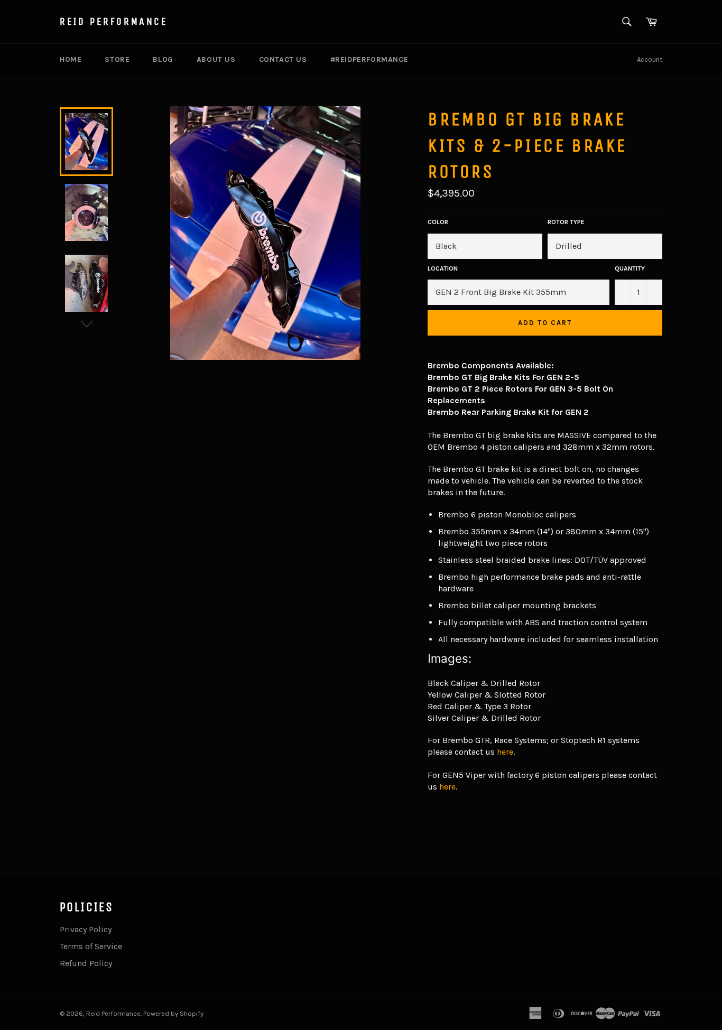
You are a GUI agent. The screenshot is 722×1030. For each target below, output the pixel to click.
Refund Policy (86, 963)
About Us (216, 59)
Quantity (630, 268)
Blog (163, 59)
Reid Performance (114, 21)
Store (117, 59)
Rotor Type (566, 222)
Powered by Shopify (173, 1013)
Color (438, 222)
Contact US (283, 59)
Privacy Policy (86, 929)
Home (70, 59)
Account (649, 59)
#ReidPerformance (369, 59)
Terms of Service (91, 946)
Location (443, 268)
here (505, 752)
